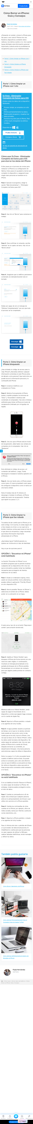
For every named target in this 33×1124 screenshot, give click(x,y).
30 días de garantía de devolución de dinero (15, 147)
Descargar (14, 341)
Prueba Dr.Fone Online (16, 1122)
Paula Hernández (12, 24)
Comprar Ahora (11, 137)
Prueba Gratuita (11, 133)
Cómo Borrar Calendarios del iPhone (13, 886)
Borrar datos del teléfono (24, 26)
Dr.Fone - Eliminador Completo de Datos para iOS (16, 97)
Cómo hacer (7, 981)
